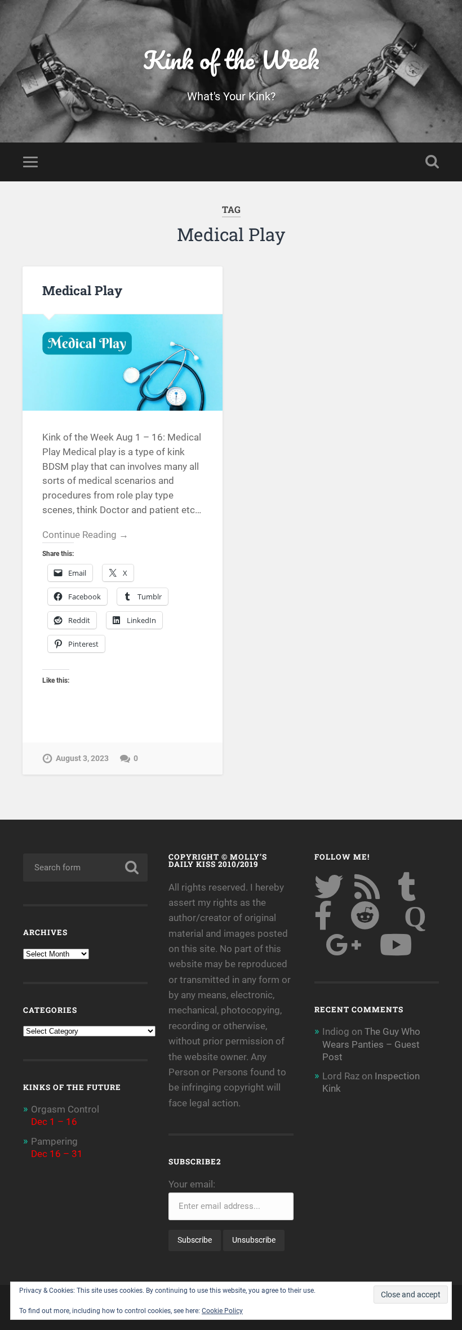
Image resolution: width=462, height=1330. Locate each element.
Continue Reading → (85, 534)
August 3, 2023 (82, 758)
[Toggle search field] (432, 162)
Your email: (191, 1184)
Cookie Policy (222, 1311)
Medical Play (82, 290)
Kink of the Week (231, 59)
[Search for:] (85, 867)
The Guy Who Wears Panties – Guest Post (371, 1044)
